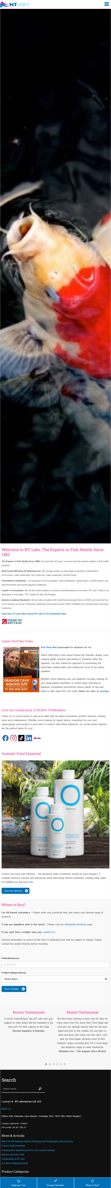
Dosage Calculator (55, 1185)
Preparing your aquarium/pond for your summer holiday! (28, 1150)
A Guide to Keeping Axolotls (15, 1163)
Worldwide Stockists (75, 924)
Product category (14, 972)
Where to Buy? (92, 1185)
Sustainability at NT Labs (13, 1159)
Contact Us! (49, 932)
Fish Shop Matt (49, 647)
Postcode (10, 958)
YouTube (104, 691)
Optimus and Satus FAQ (13, 1154)
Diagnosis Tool (18, 1185)
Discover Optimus (13, 891)
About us (6, 1109)
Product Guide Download (13, 1145)
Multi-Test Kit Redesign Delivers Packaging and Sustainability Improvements (37, 1141)
